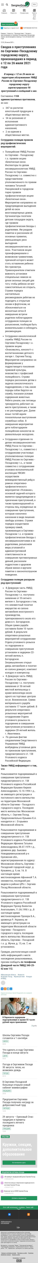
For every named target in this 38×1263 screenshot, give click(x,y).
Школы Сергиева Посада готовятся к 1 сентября (16, 1037)
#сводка (29, 977)
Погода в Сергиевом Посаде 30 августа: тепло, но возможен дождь (18, 1067)
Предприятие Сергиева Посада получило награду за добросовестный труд (18, 1102)
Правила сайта (16, 1254)
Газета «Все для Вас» (34, 16)
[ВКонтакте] (2, 989)
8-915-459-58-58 (5, 1223)
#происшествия (19, 977)
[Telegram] (8, 989)
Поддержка (16, 1258)
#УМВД (3, 978)
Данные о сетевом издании (8, 1253)
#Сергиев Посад (6, 977)
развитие (22, 1258)
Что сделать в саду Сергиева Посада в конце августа (18, 1051)
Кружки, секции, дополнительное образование (17, 1149)
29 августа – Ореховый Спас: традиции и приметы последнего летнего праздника (18, 1121)
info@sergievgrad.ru (6, 1221)
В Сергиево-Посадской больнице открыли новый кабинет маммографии (16, 1084)
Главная (4, 13)
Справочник (24, 13)
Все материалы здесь (19, 1162)
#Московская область (8, 975)
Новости (13, 13)
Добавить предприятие (19, 1198)
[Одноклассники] (5, 989)
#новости (21, 975)
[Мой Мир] (11, 989)
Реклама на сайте (22, 1253)
